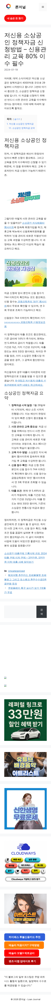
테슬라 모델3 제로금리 (22, 953)
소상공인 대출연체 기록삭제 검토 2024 (25, 553)
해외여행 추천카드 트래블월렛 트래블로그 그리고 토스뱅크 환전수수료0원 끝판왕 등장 (25, 579)
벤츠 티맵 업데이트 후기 (22, 961)
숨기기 (17, 119)
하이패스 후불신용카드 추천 (25, 937)
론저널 (20, 7)
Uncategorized (16, 571)
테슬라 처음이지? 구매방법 (24, 945)
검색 (41, 611)
